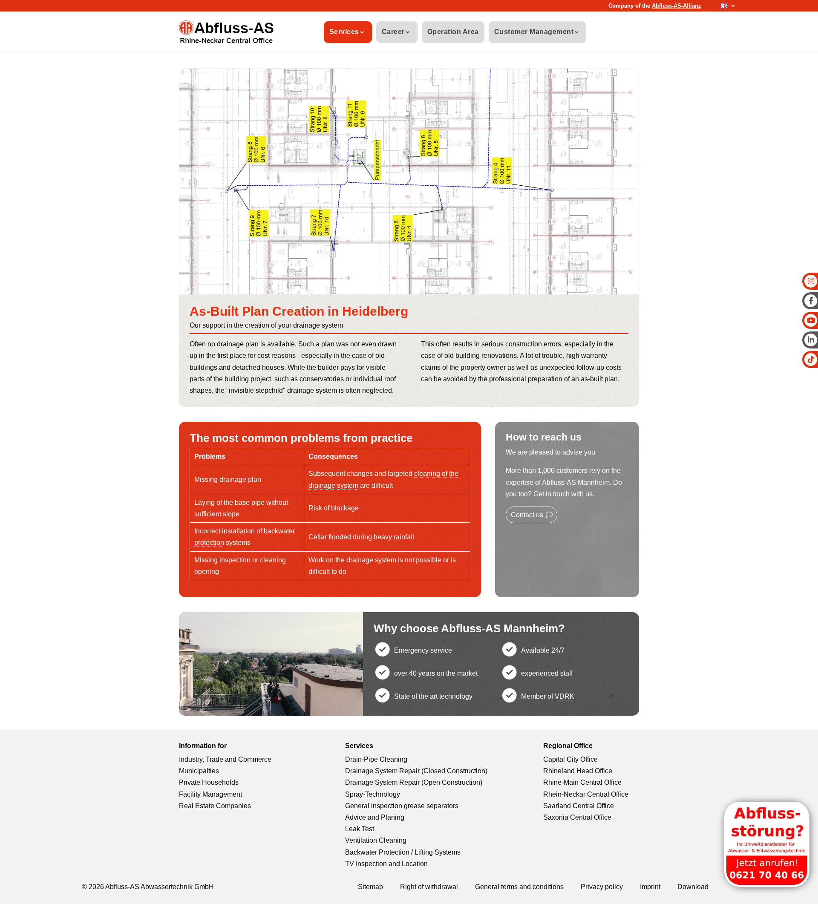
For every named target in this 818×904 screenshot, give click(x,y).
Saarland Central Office (578, 805)
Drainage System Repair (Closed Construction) (416, 770)
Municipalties (199, 770)
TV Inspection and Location (386, 863)
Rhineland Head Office (577, 770)
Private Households (209, 782)
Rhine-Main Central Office (582, 782)
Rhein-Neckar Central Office (585, 794)
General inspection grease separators (401, 805)
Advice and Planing (374, 817)
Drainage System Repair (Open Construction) (413, 782)
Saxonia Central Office (577, 817)
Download (693, 886)
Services (344, 31)
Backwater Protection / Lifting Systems (403, 852)
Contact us (527, 514)
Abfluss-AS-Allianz (676, 6)
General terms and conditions (519, 886)
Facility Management (210, 794)
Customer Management (534, 31)
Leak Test (359, 828)
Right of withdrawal (429, 886)
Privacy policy (602, 886)
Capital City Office (570, 759)
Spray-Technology (372, 794)
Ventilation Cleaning (375, 840)
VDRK (564, 696)
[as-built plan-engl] (409, 292)
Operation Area (453, 31)
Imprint (650, 886)
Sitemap (370, 886)
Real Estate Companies (215, 805)
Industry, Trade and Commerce (225, 759)
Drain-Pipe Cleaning (376, 759)
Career (393, 31)
